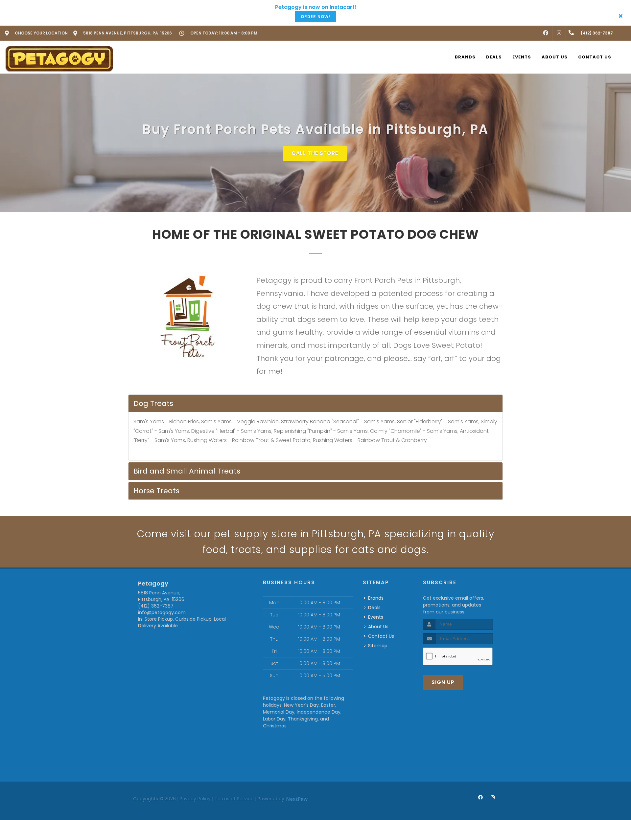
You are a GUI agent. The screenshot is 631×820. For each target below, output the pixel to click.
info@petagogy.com (162, 612)
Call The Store (315, 153)
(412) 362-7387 (156, 606)
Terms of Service (234, 798)
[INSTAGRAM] (559, 33)
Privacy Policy (195, 798)
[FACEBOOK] (545, 33)
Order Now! (315, 16)
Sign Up (443, 682)
